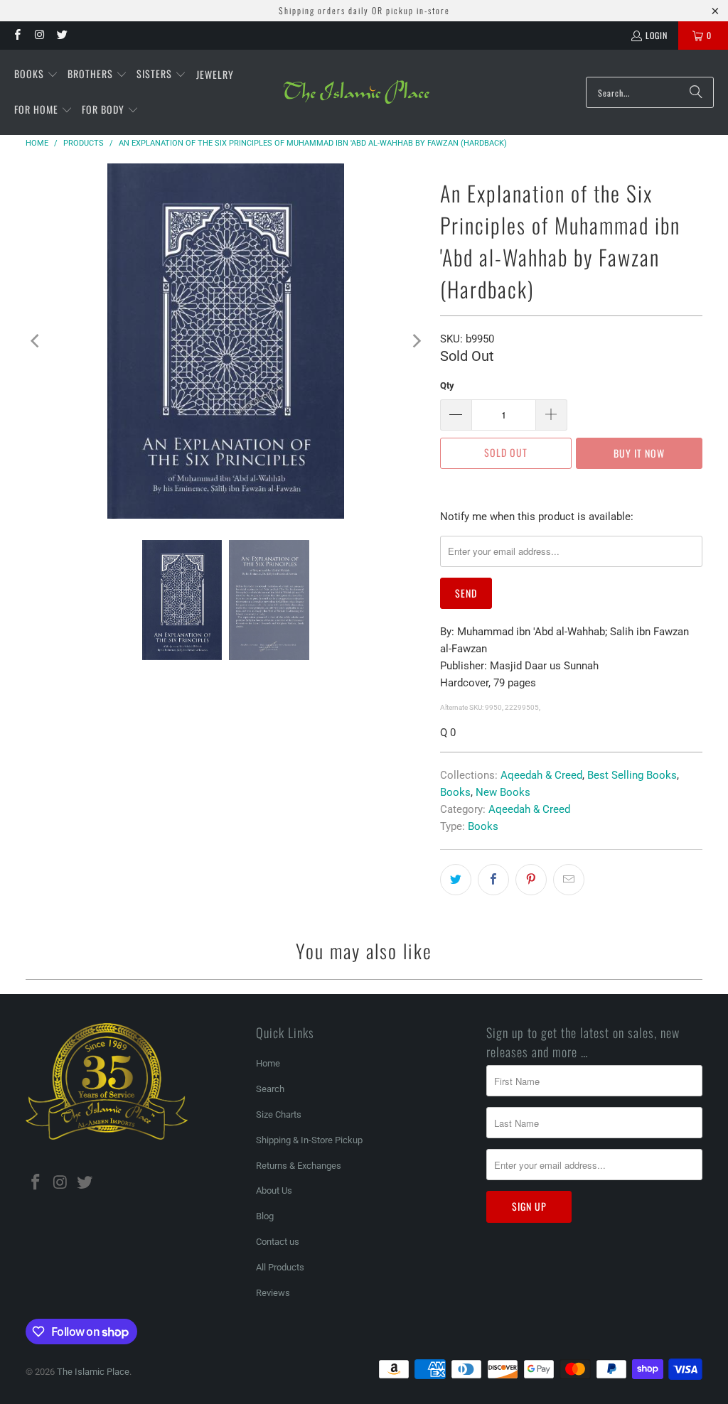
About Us (274, 1190)
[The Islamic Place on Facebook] (17, 35)
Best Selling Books (632, 775)
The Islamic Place (93, 1371)
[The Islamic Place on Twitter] (61, 35)
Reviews (273, 1292)
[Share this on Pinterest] (531, 879)
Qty (447, 385)
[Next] (415, 341)
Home (268, 1063)
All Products (280, 1267)
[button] (36, 74)
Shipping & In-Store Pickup (309, 1140)
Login (657, 35)
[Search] (696, 92)
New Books (503, 792)
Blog (265, 1216)
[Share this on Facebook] (493, 879)
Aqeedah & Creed (541, 775)
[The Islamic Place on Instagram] (39, 35)
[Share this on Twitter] (455, 879)
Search (270, 1089)
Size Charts (278, 1114)
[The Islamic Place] (356, 92)
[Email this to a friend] (568, 879)
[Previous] (36, 341)
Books (455, 792)
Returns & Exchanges (298, 1165)
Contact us (277, 1241)
